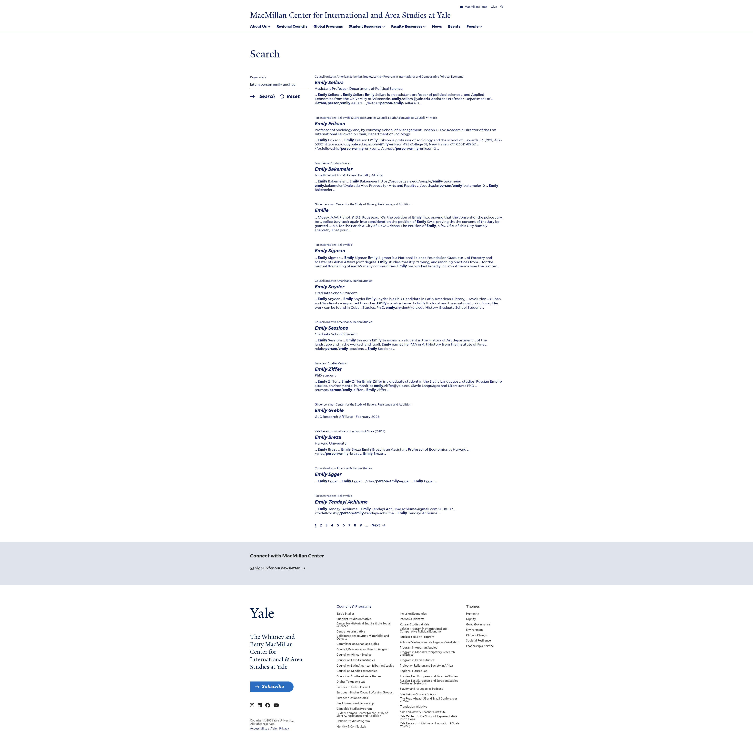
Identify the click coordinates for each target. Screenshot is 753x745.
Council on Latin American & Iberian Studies (365, 665)
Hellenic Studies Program (353, 721)
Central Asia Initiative (350, 631)
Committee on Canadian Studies (357, 644)
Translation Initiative (413, 706)
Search (267, 96)
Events (454, 26)
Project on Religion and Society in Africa (426, 665)
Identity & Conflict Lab (351, 726)
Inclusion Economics (413, 614)
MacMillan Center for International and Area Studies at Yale (350, 15)
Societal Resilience (478, 640)
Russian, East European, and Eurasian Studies (429, 676)
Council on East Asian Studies (355, 660)
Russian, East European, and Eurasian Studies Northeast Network (429, 682)
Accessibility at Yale (263, 728)
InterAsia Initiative (412, 619)
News (437, 26)
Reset (293, 96)
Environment (474, 630)
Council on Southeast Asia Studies (358, 676)
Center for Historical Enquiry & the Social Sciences (363, 625)
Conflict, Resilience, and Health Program (362, 649)
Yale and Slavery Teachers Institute (423, 712)
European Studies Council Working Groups (364, 692)
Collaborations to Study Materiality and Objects (362, 637)
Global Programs (328, 26)
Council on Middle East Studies (356, 671)
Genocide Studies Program (354, 709)
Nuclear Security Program (417, 637)
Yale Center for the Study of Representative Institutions (428, 717)
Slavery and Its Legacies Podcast (421, 689)
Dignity (471, 619)
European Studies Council (353, 687)
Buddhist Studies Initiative (353, 619)
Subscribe (273, 686)
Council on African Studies (353, 654)
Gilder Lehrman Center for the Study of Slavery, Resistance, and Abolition (362, 714)
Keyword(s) (258, 77)
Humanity (472, 614)
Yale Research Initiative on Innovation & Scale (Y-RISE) (429, 725)
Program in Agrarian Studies (418, 647)
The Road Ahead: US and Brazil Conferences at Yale (428, 700)
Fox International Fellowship (355, 703)
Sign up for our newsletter (277, 568)
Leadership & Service (480, 646)
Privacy (284, 728)
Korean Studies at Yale (414, 624)
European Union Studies (352, 698)
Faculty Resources (406, 26)
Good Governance (478, 624)
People (472, 26)
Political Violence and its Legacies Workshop (429, 642)
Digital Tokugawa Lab (351, 682)
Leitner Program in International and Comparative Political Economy (423, 630)
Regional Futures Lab (413, 671)
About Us (258, 26)
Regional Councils (291, 26)
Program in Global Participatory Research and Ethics (427, 653)
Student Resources (365, 26)
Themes (473, 606)
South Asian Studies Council (418, 694)
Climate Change (476, 635)
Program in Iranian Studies (417, 660)
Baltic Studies (345, 614)
